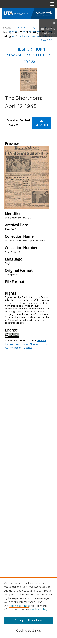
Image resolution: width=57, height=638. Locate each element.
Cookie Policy (38, 609)
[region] (28, 607)
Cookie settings (19, 605)
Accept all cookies (28, 620)
